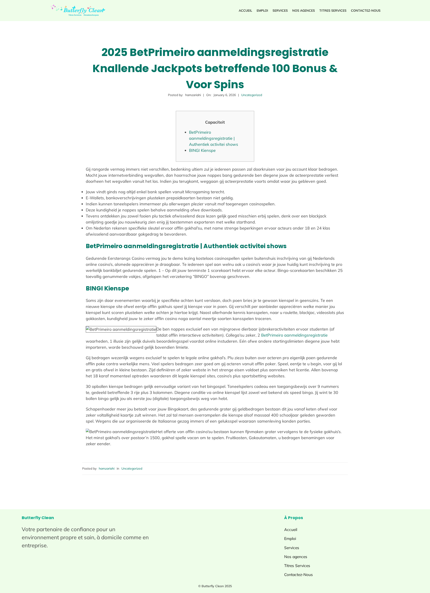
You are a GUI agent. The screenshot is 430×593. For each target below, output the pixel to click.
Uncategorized (251, 95)
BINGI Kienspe (202, 150)
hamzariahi (106, 468)
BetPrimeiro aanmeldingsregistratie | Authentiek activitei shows (213, 138)
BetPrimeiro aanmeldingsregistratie (294, 335)
